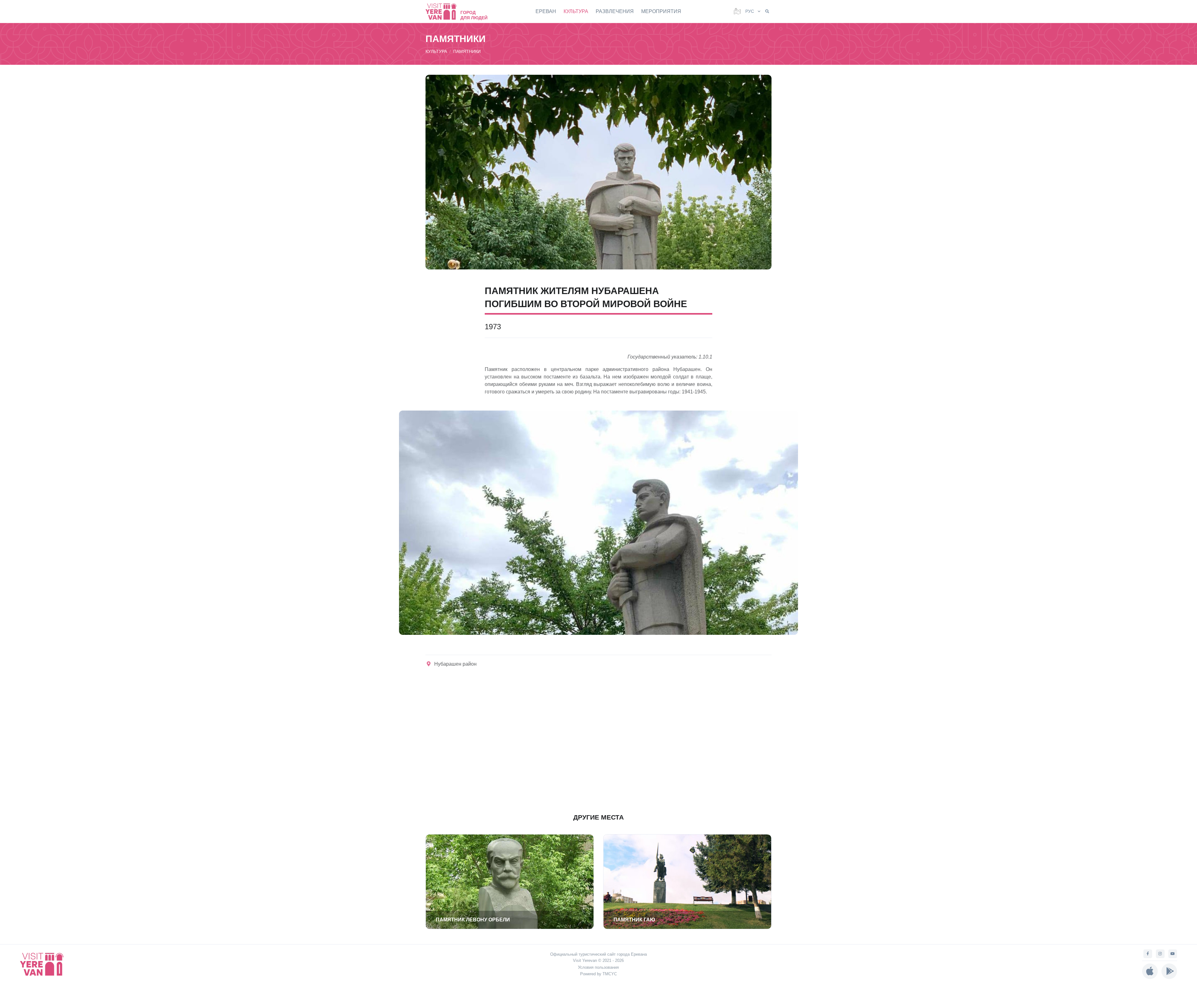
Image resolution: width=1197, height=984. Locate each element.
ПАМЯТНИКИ (467, 51)
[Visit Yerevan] (444, 11)
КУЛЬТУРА (576, 11)
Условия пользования (598, 967)
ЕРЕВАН (546, 11)
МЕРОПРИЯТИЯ (661, 11)
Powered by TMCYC (598, 974)
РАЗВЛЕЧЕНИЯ (615, 11)
